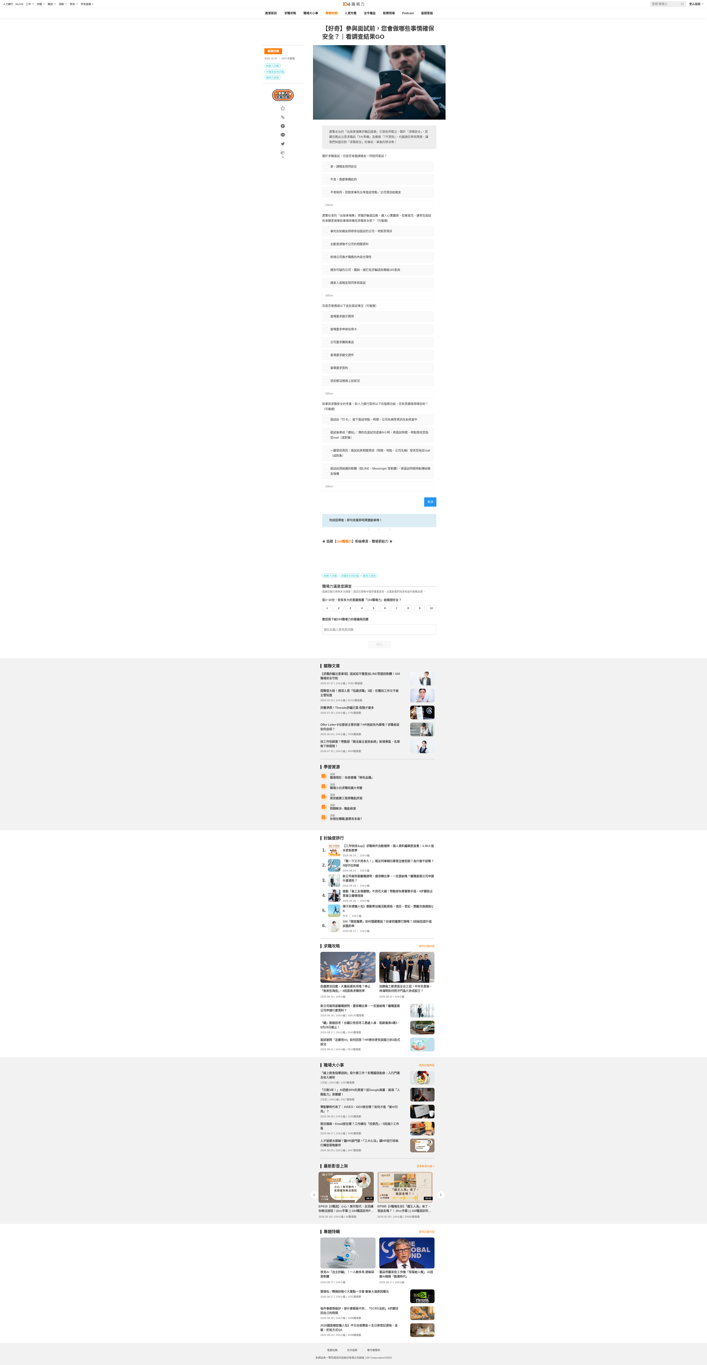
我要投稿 (332, 1350)
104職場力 (344, 541)
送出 (379, 644)
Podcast (408, 13)
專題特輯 (331, 13)
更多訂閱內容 (427, 946)
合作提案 (352, 1350)
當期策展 (427, 13)
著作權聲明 (373, 1350)
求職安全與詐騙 (275, 71)
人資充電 (350, 13)
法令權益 (370, 13)
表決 (430, 501)
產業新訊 (271, 13)
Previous (314, 1195)
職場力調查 (272, 77)
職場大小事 (310, 13)
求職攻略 (290, 13)
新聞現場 (389, 13)
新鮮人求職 (272, 65)
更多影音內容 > (426, 1166)
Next (440, 1195)
